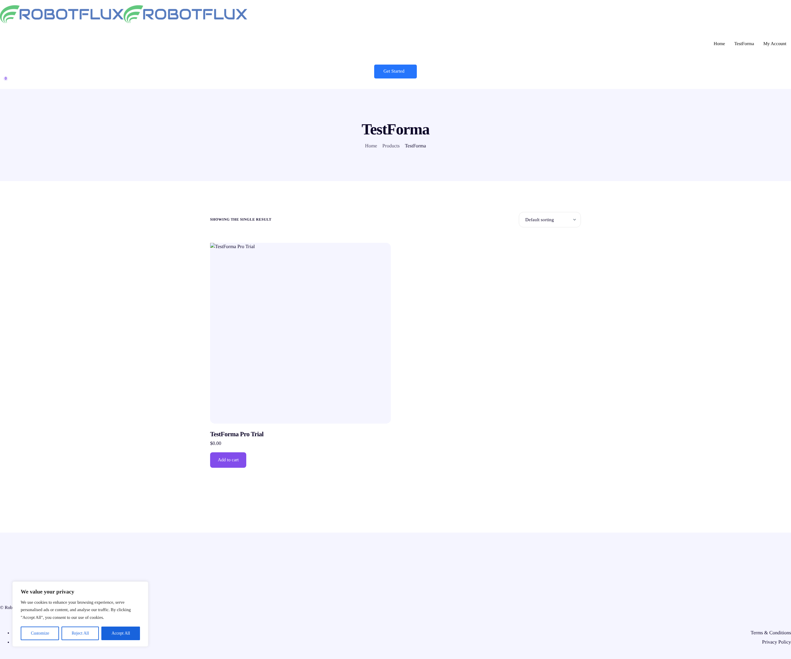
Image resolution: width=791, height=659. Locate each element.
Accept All (121, 633)
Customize (40, 633)
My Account (774, 43)
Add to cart (228, 460)
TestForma (744, 43)
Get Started (393, 71)
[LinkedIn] (395, 620)
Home (719, 43)
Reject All (80, 633)
